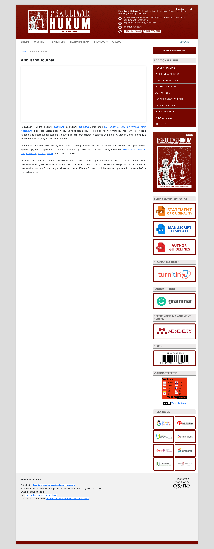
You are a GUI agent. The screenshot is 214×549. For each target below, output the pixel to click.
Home (26, 42)
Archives (59, 42)
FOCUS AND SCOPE (165, 67)
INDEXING (160, 124)
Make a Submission (174, 50)
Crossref (141, 149)
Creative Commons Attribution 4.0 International (67, 498)
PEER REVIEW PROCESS (167, 73)
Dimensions (129, 149)
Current (41, 42)
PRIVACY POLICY (163, 117)
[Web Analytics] (167, 402)
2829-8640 (59, 126)
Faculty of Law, (40, 485)
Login (190, 9)
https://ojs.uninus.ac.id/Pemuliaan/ (41, 495)
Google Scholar (28, 153)
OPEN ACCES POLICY (166, 105)
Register (180, 9)
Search (186, 42)
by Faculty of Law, (114, 126)
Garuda (41, 153)
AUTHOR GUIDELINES (166, 86)
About (119, 42)
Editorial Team (80, 42)
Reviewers (101, 42)
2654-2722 (84, 126)
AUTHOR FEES (162, 92)
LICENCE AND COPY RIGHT (169, 98)
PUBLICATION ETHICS (166, 80)
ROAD (50, 153)
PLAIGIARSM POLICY (166, 111)
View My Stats (178, 402)
